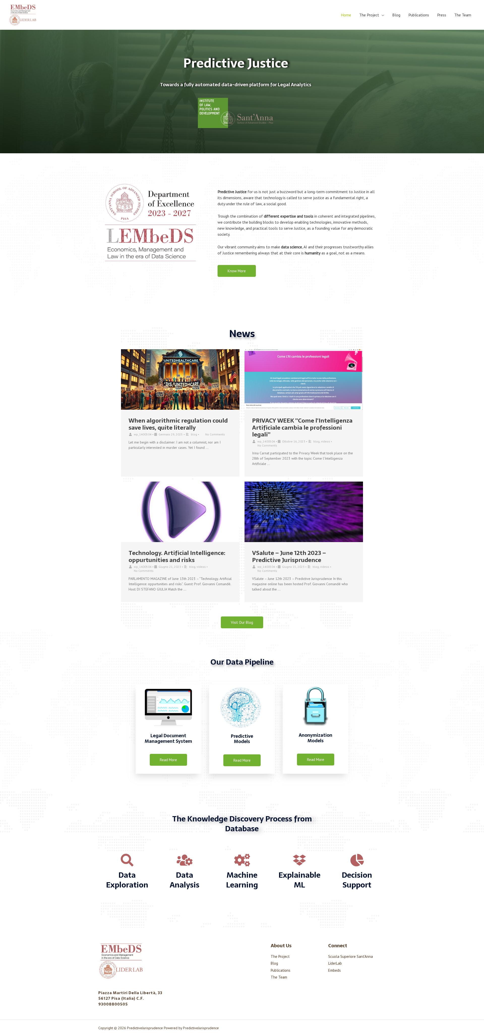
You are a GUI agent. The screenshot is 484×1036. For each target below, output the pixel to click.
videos (325, 441)
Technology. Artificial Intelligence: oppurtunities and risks (177, 556)
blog (194, 434)
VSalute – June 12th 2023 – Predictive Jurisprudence (289, 556)
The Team (462, 14)
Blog (396, 14)
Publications (418, 14)
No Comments (215, 434)
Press (441, 14)
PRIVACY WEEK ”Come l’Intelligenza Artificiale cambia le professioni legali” (302, 427)
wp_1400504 (143, 434)
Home (346, 14)
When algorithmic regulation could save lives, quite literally (178, 424)
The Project (369, 14)
